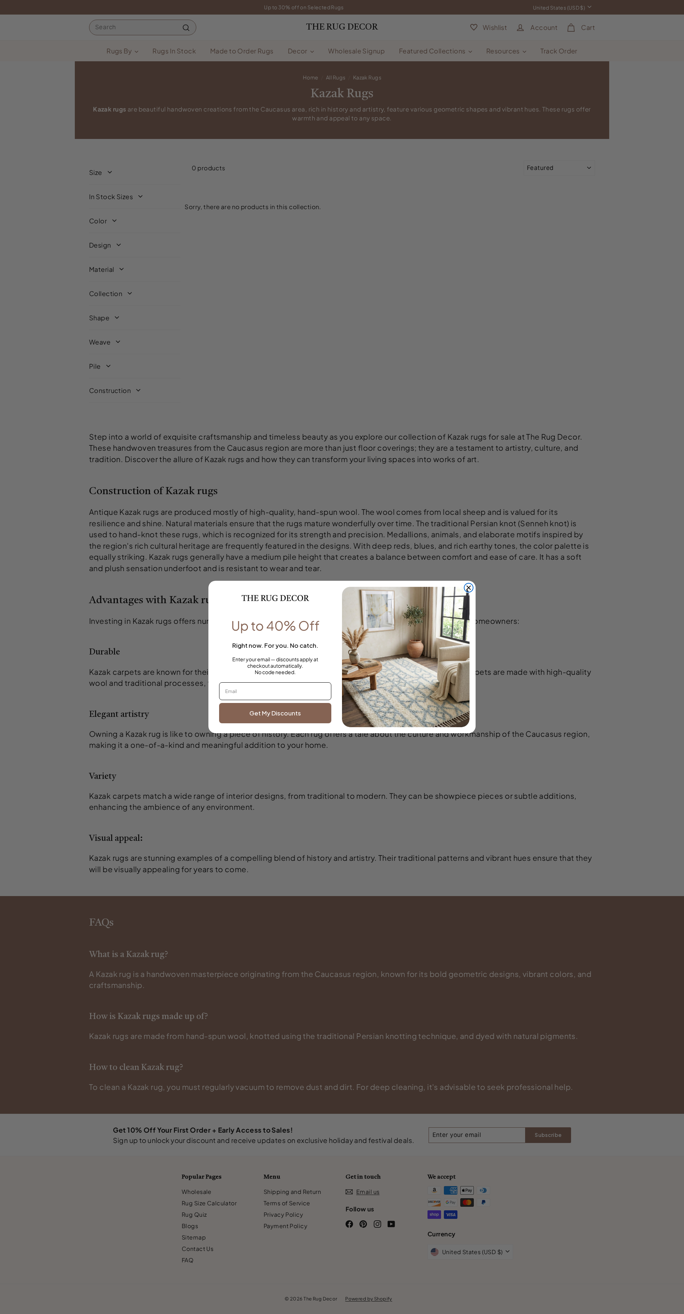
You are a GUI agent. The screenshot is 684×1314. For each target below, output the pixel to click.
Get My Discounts (275, 713)
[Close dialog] (468, 587)
